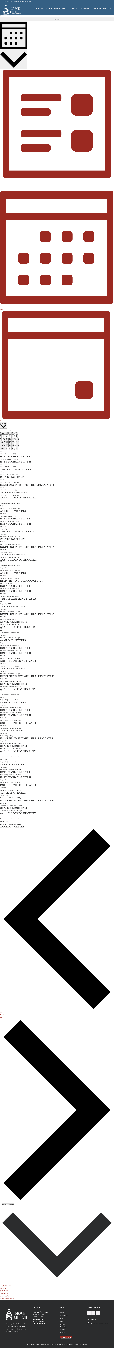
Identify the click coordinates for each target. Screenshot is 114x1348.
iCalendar (3, 1288)
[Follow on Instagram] (98, 1313)
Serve (56, 9)
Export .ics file (4, 1296)
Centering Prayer (12, 477)
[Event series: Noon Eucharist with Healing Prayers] (19, 482)
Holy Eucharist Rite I (15, 456)
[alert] (57, 502)
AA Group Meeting (13, 511)
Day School (85, 9)
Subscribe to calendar (8, 1204)
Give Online (107, 9)
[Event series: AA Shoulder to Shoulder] (19, 495)
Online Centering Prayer (18, 469)
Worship (74, 9)
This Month (3, 1015)
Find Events (57, 19)
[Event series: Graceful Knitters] (19, 490)
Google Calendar (5, 1286)
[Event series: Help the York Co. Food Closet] (21, 578)
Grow (64, 9)
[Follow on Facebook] (89, 1313)
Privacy (62, 1332)
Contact (97, 9)
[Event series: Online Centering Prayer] (19, 467)
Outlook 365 (4, 1291)
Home (37, 9)
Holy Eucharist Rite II (15, 462)
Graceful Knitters (13, 492)
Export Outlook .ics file (7, 1298)
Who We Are (45, 9)
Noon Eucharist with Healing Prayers (27, 485)
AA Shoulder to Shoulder (18, 498)
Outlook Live (4, 1293)
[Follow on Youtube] (93, 1313)
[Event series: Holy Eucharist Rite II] (20, 459)
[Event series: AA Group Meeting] (20, 508)
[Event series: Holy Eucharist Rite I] (19, 454)
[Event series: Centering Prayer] (19, 474)
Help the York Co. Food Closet (21, 581)
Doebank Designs (81, 1344)
